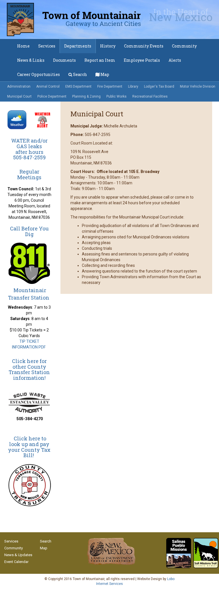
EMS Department (78, 86)
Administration (19, 86)
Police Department (51, 96)
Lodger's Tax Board (159, 86)
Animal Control (48, 86)
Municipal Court (19, 96)
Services (11, 541)
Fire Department (109, 86)
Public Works (116, 96)
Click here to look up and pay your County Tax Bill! (29, 447)
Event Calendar (16, 562)
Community (13, 548)
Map (104, 74)
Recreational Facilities (150, 96)
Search (79, 74)
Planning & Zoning (86, 96)
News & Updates (18, 555)
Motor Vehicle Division (197, 86)
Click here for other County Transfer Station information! (29, 369)
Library (133, 86)
